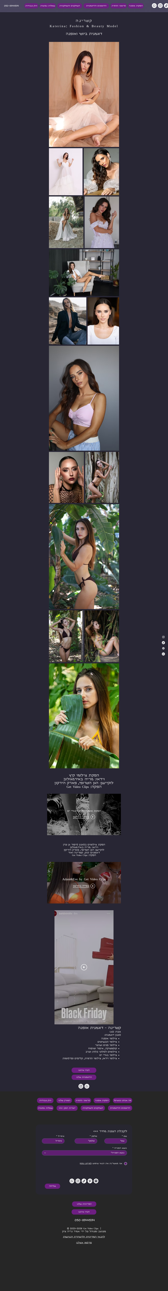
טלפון (94, 1136)
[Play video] (84, 967)
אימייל (61, 1136)
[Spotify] (96, 1181)
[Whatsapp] (154, 5)
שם (125, 1136)
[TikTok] (163, 642)
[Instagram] (160, 5)
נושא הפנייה (120, 1148)
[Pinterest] (163, 648)
